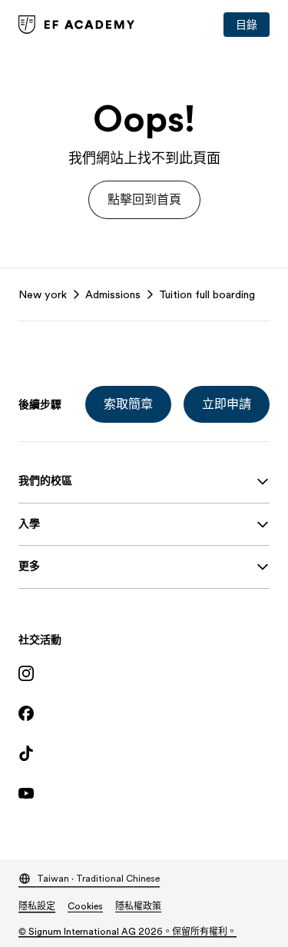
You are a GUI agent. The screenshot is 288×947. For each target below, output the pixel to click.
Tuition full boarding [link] (207, 294)
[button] (144, 199)
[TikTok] (144, 753)
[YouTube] (144, 793)
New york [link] (42, 294)
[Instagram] (144, 673)
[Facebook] (144, 713)
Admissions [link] (113, 294)
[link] (76, 24)
